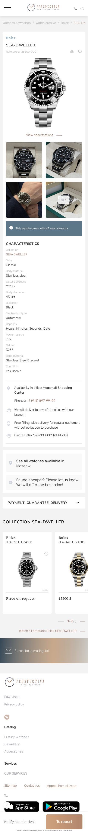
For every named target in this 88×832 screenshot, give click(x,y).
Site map (10, 785)
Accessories (13, 751)
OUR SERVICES (15, 773)
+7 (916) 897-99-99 (41, 401)
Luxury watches (16, 737)
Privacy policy (14, 704)
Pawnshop (11, 697)
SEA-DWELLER (17, 254)
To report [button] (64, 821)
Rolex (11, 37)
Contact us (32, 785)
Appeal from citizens (61, 786)
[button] (7, 8)
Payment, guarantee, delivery (37, 502)
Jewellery (12, 744)
